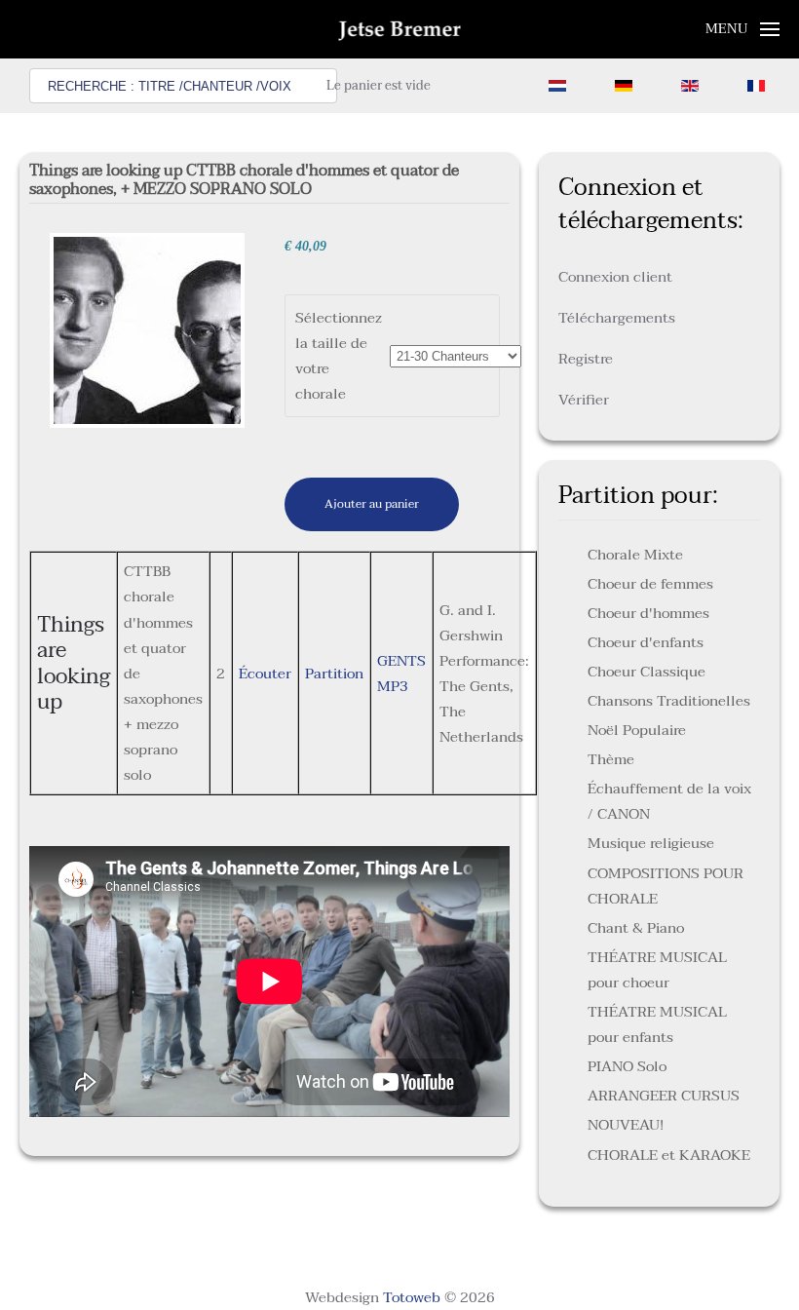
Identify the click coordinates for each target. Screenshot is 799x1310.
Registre (585, 358)
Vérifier (583, 399)
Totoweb (411, 1297)
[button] (742, 29)
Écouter (265, 673)
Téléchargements (616, 317)
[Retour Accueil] (400, 29)
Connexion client (615, 276)
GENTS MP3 (401, 673)
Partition (334, 673)
